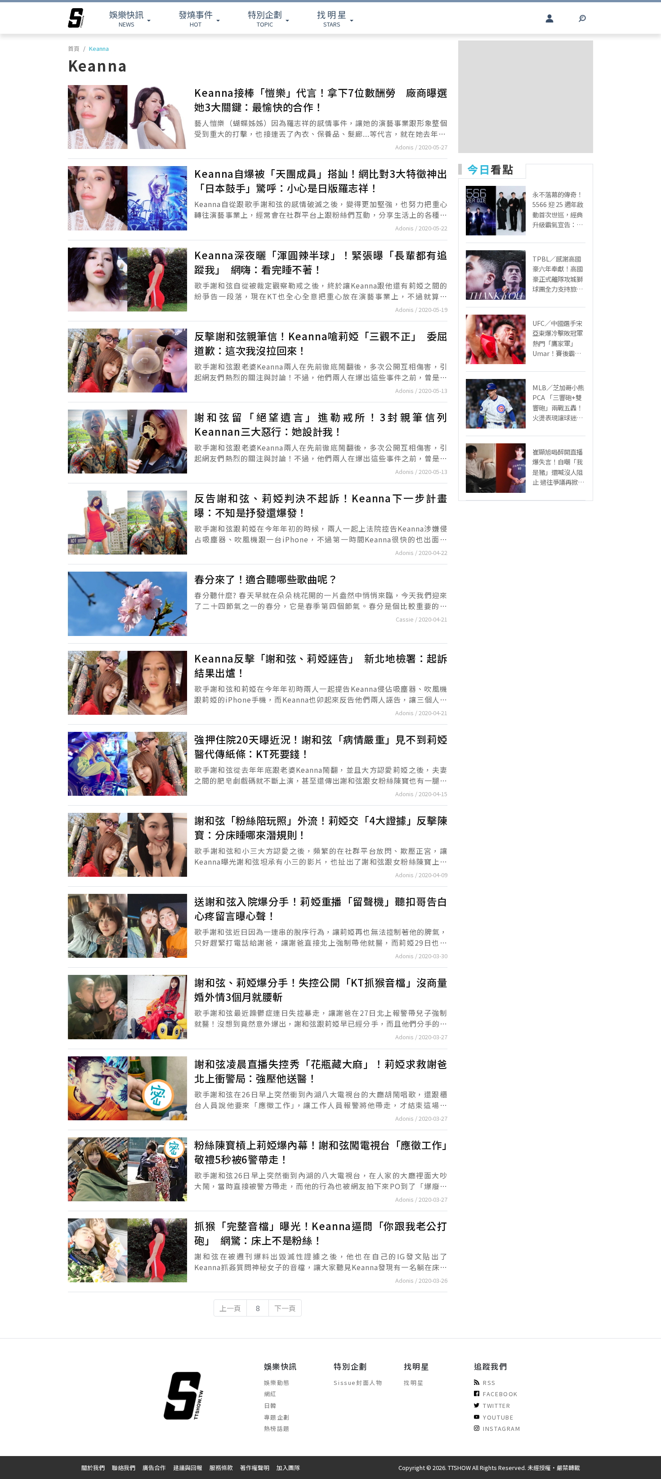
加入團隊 (288, 1467)
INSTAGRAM (501, 1428)
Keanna (99, 48)
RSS (489, 1382)
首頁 (74, 48)
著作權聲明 (254, 1467)
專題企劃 (277, 1417)
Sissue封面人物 (358, 1382)
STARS (331, 18)
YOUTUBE (498, 1417)
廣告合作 (154, 1467)
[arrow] (76, 18)
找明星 (414, 1382)
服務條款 (221, 1467)
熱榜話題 (277, 1428)
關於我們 (93, 1467)
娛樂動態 (277, 1382)
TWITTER (496, 1405)
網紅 (270, 1393)
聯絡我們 (123, 1467)
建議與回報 (187, 1467)
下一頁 (285, 1308)
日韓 (270, 1405)
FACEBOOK (500, 1393)
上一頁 (230, 1308)
